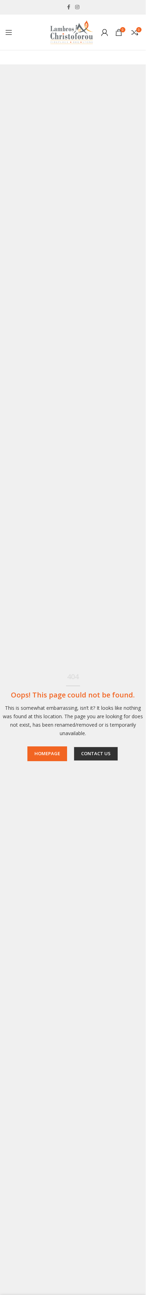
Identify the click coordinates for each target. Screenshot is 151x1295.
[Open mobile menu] (9, 32)
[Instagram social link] (77, 7)
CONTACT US (96, 753)
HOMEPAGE (47, 753)
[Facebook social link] (69, 7)
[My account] (105, 32)
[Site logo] (71, 31)
